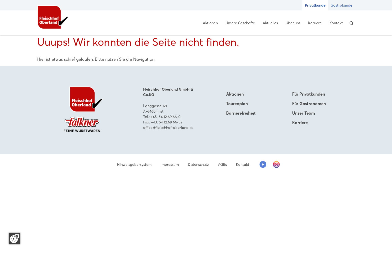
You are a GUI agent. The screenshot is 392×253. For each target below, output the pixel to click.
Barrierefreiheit (241, 113)
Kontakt (336, 23)
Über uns (293, 23)
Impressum (170, 164)
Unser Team (303, 113)
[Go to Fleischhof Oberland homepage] (53, 17)
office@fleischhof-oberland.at (168, 127)
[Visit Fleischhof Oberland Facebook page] (263, 164)
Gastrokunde (341, 5)
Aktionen (210, 23)
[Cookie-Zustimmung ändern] (14, 238)
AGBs (222, 164)
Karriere (315, 23)
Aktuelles (270, 23)
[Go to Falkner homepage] (82, 124)
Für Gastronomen (309, 103)
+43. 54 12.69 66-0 (166, 116)
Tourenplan (237, 103)
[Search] (350, 23)
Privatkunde (315, 5)
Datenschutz (198, 164)
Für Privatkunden (308, 94)
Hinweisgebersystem (134, 164)
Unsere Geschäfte (240, 23)
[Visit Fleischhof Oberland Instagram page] (276, 164)
